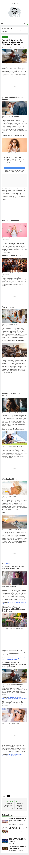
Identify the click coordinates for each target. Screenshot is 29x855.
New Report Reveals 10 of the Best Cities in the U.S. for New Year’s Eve (17, 839)
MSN (8, 796)
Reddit (8, 563)
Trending (5, 37)
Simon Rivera (6, 47)
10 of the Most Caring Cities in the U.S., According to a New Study (17, 820)
